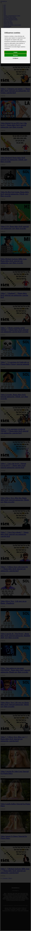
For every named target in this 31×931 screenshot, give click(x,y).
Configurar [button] (15, 58)
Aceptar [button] (15, 52)
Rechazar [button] (15, 55)
